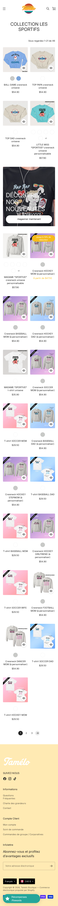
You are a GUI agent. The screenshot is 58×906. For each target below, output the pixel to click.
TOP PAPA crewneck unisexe (42, 86)
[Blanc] (15, 381)
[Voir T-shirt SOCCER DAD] (42, 636)
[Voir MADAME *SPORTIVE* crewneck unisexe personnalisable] (15, 245)
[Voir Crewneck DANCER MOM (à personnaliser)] (15, 636)
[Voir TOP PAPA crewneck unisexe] (42, 59)
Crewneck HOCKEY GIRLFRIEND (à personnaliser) (42, 554)
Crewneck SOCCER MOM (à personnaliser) (43, 389)
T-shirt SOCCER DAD (43, 661)
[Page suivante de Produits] (37, 733)
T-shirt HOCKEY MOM (15, 715)
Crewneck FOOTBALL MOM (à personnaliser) (43, 609)
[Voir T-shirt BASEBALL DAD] (42, 469)
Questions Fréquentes (9, 797)
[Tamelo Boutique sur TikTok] (15, 778)
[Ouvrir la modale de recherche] (48, 9)
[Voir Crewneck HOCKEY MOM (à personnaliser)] (42, 245)
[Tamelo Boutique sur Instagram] (10, 778)
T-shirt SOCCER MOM (15, 441)
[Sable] (43, 78)
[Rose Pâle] (18, 264)
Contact (7, 808)
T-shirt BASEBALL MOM (15, 551)
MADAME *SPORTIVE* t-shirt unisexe (15, 389)
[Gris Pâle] (12, 78)
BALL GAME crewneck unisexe (15, 86)
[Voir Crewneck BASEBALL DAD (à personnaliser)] (42, 415)
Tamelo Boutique (28, 887)
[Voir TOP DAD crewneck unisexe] (15, 113)
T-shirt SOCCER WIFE (15, 607)
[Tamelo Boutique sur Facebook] (5, 778)
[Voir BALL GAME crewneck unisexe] (15, 59)
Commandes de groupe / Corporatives (23, 834)
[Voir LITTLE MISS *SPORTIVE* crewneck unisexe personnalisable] (42, 113)
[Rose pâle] (46, 132)
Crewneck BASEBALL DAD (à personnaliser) (42, 442)
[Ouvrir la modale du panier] (54, 9)
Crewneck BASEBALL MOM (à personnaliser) (15, 335)
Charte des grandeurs (14, 803)
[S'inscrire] (51, 866)
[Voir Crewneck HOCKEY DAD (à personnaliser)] (42, 308)
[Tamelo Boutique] (29, 8)
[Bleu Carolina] (18, 78)
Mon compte (9, 824)
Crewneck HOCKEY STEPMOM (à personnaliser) (15, 497)
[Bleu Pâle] (33, 132)
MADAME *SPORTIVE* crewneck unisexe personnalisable (15, 280)
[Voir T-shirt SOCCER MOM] (15, 415)
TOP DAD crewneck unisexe (15, 140)
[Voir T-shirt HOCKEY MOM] (15, 689)
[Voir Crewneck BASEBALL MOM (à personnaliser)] (15, 308)
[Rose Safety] (40, 138)
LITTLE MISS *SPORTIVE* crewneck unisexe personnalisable (42, 149)
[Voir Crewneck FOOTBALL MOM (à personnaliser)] (42, 582)
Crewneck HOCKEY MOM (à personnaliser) (43, 272)
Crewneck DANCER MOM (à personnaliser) (15, 663)
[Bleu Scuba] (52, 132)
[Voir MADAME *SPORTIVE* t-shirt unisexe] (15, 362)
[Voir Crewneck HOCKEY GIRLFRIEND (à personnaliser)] (42, 526)
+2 (46, 138)
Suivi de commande (13, 829)
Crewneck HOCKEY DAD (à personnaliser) (42, 335)
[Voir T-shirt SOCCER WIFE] (15, 582)
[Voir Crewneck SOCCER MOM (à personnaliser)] (42, 362)
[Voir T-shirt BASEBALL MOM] (15, 526)
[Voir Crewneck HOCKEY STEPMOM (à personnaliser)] (15, 469)
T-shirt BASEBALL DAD (43, 494)
